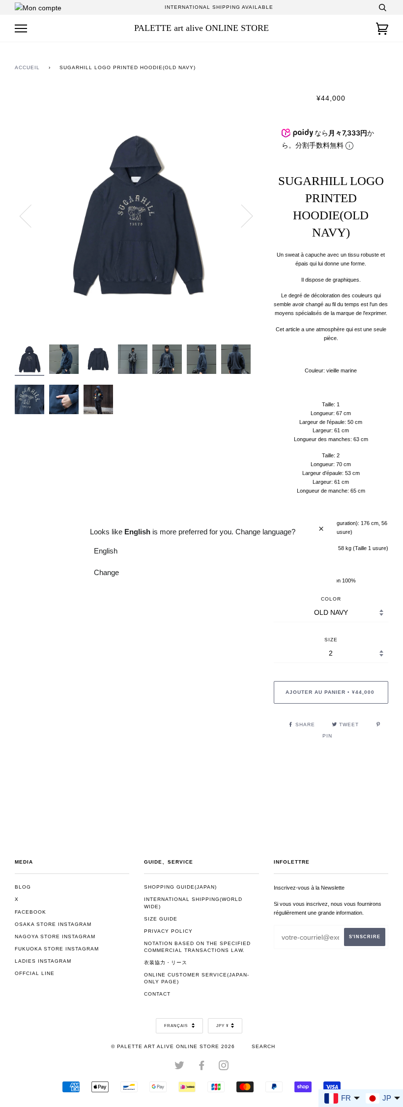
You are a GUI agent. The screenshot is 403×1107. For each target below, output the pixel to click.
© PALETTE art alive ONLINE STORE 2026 (173, 1046)
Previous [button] (31, 215)
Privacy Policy (168, 931)
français (176, 1026)
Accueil (27, 67)
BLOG (23, 887)
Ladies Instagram (43, 961)
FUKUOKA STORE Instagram (57, 948)
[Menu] (21, 29)
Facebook (30, 912)
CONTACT (157, 994)
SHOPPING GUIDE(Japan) (180, 887)
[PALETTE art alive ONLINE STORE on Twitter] (179, 1067)
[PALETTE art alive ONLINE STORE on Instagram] (224, 1067)
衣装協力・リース (165, 962)
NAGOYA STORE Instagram (55, 936)
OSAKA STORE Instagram (53, 924)
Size (331, 639)
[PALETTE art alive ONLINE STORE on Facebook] (202, 1067)
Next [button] (241, 215)
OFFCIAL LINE (35, 973)
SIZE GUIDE (160, 919)
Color (331, 599)
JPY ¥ (222, 1026)
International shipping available (219, 7)
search (263, 1046)
